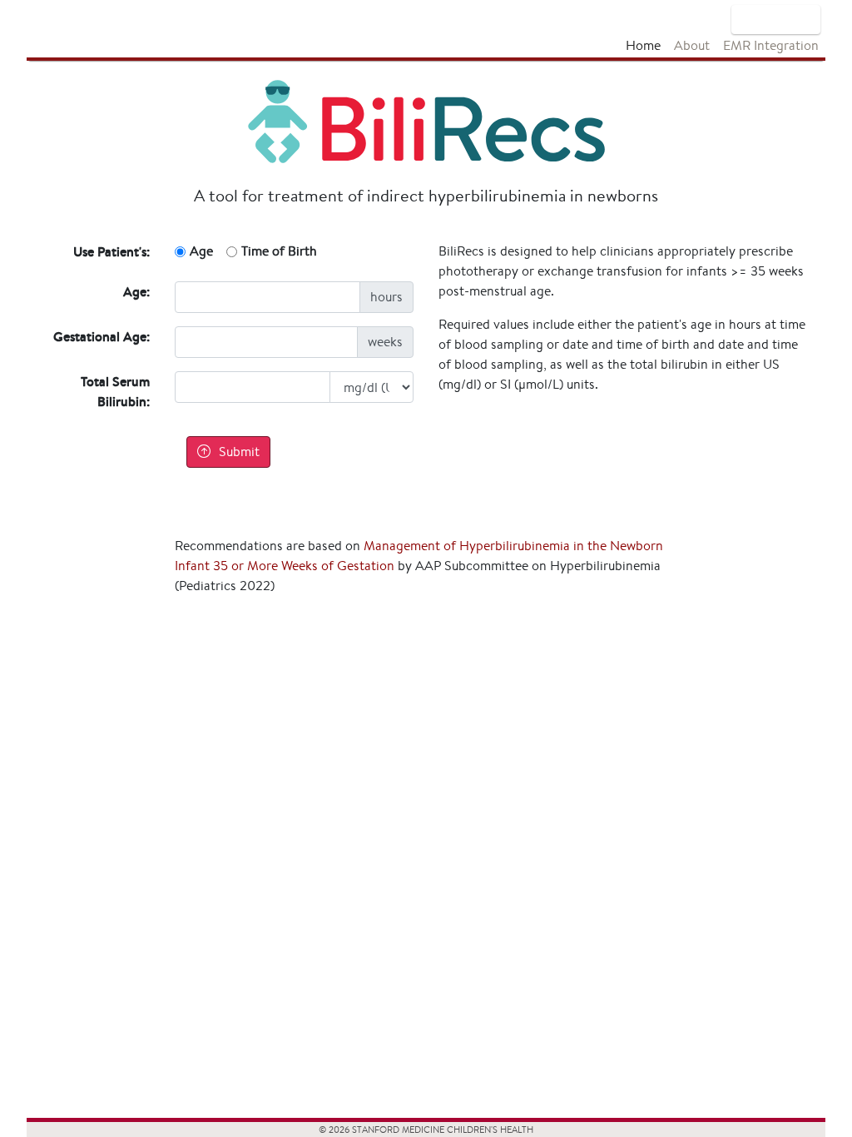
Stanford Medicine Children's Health (79, 28)
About (692, 45)
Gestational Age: (101, 336)
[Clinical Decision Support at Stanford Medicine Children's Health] (775, 19)
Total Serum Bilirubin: (115, 391)
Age (201, 251)
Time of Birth (279, 251)
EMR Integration (771, 45)
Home (643, 45)
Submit (239, 451)
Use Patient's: (111, 251)
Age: (136, 291)
